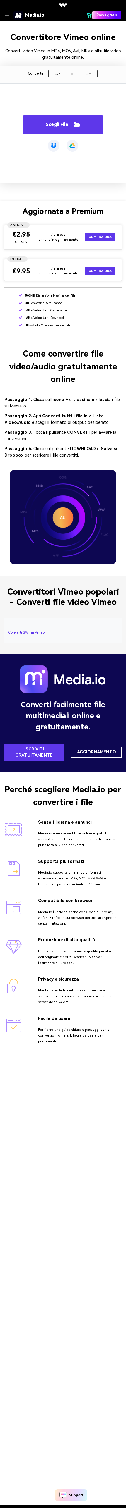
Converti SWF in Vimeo (26, 632)
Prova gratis (106, 15)
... (56, 73)
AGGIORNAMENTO (96, 752)
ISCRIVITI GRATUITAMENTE (34, 752)
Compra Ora (100, 237)
